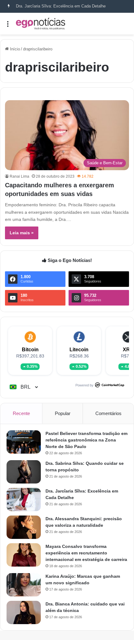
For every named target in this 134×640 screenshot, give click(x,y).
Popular (62, 413)
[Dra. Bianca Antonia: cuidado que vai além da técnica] (24, 612)
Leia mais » (22, 232)
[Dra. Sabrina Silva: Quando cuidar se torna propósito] (24, 472)
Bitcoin (30, 349)
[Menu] (8, 26)
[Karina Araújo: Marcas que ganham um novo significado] (24, 584)
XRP (128, 349)
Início (14, 49)
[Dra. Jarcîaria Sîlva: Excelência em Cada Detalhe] (24, 499)
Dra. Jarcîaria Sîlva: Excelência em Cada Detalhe (61, 6)
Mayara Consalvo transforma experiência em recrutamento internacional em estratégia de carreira (86, 553)
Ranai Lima (19, 176)
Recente (21, 413)
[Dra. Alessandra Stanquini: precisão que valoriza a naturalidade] (24, 527)
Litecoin (79, 349)
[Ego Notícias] (40, 23)
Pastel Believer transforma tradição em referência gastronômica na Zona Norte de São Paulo (86, 440)
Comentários (108, 413)
